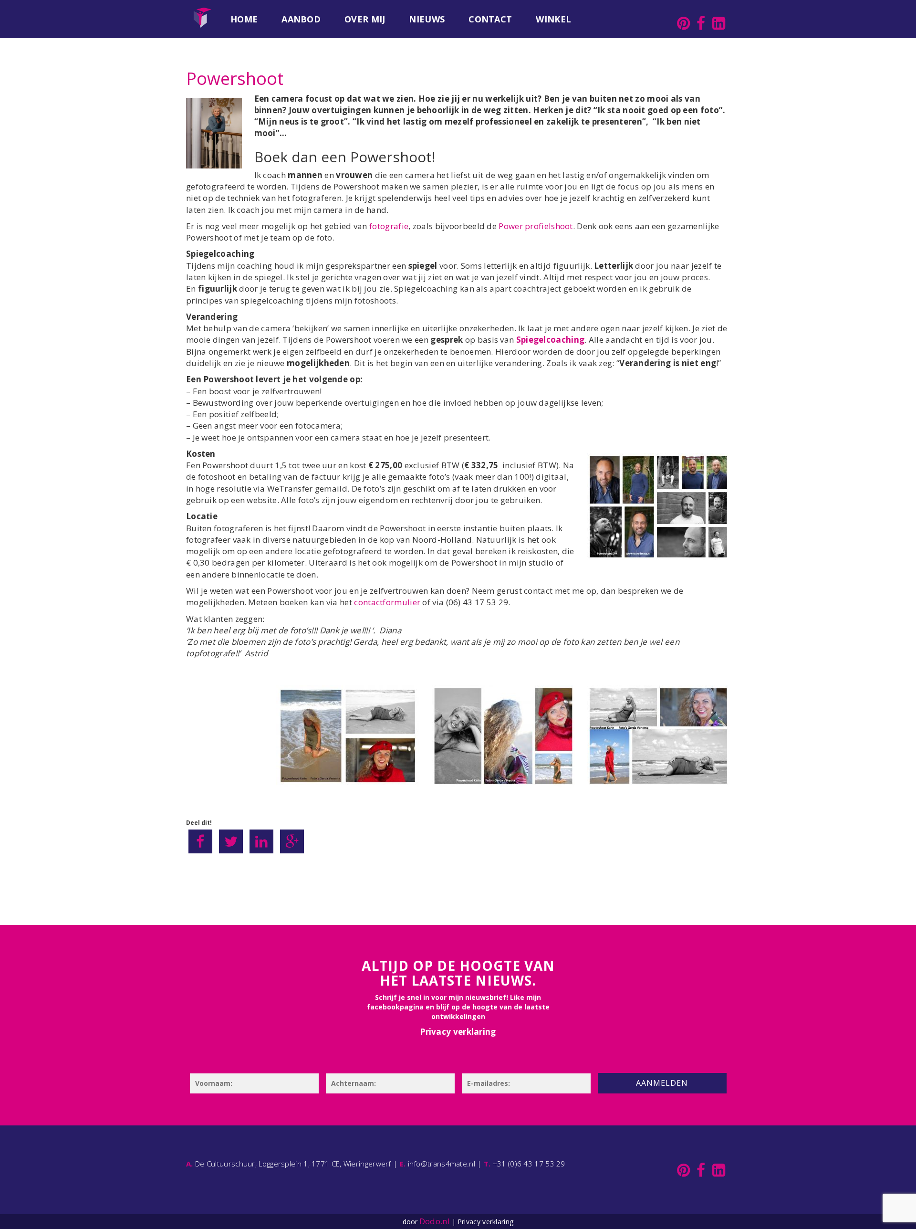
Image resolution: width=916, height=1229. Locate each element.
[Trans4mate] (202, 12)
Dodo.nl (434, 1221)
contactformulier (388, 602)
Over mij (364, 19)
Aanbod (301, 19)
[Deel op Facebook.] (200, 841)
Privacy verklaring (458, 1031)
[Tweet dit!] (231, 841)
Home (244, 19)
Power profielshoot (535, 226)
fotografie (388, 226)
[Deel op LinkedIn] (261, 841)
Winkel (553, 19)
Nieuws (427, 19)
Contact (490, 19)
